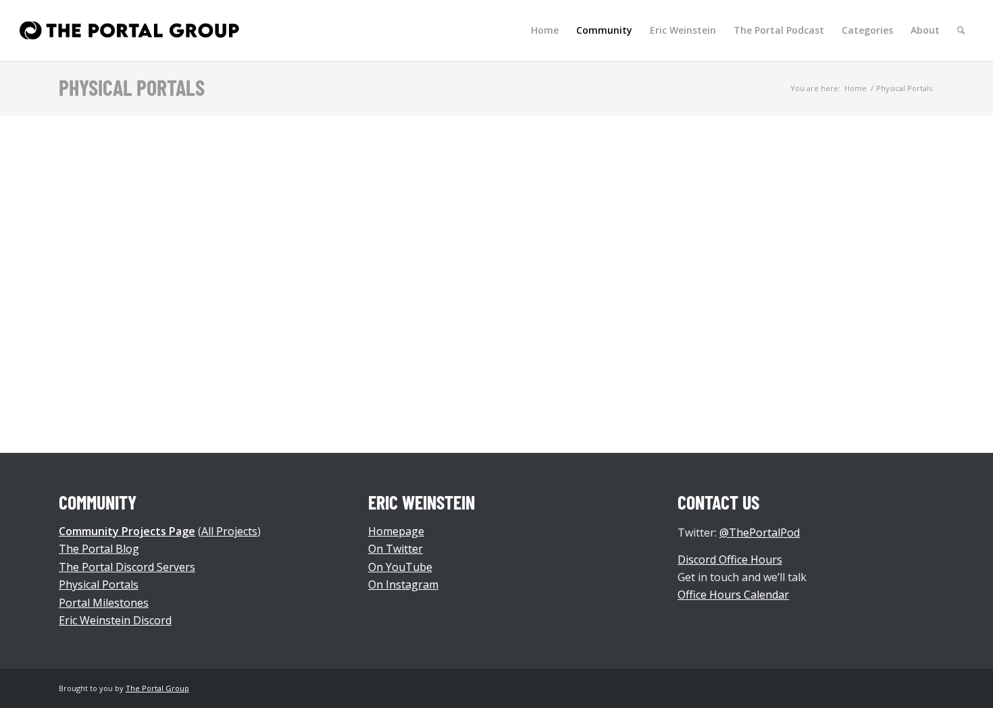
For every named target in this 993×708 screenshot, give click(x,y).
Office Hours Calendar (733, 594)
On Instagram (403, 584)
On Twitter (395, 548)
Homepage (396, 531)
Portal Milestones (104, 602)
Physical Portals (132, 87)
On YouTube (400, 567)
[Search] (960, 30)
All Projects (229, 531)
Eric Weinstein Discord (115, 620)
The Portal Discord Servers (127, 567)
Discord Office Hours (730, 559)
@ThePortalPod (759, 532)
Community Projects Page (127, 531)
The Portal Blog (99, 548)
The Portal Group (157, 688)
